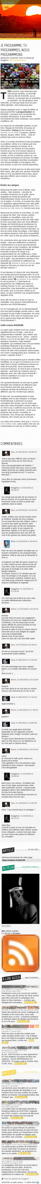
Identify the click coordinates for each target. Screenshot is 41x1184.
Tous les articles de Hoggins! (16, 1179)
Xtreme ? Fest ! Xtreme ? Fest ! (17, 1080)
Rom (13, 541)
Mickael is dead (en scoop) (23, 263)
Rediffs (18, 286)
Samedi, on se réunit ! (10, 132)
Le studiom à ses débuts (27, 279)
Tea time (6, 1026)
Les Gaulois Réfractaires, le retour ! (20, 1007)
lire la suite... (30, 1002)
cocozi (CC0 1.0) (21, 86)
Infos (27, 339)
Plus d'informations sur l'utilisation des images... (20, 88)
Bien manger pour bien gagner (17, 1123)
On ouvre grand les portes (16, 1141)
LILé (13, 660)
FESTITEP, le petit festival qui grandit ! (20, 1102)
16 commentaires (18, 60)
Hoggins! (15, 488)
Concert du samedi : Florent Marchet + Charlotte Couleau (20, 986)
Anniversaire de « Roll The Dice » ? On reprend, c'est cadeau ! (20, 1047)
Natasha (10, 339)
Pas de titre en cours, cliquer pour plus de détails (20, 2)
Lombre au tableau (11, 1158)
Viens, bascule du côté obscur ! (20, 207)
